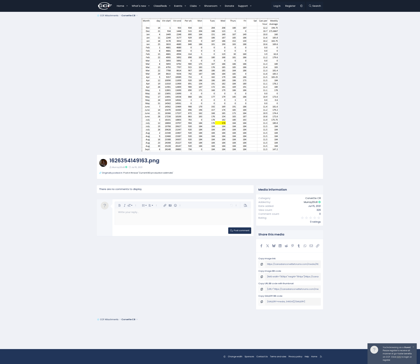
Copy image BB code (269, 271)
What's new (139, 6)
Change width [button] (235, 356)
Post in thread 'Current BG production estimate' (148, 172)
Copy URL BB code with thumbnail (276, 283)
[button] (127, 6)
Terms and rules (278, 356)
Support (243, 6)
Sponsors (249, 356)
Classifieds (160, 6)
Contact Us (262, 356)
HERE (399, 356)
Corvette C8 (313, 198)
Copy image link (267, 258)
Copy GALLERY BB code (270, 296)
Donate (229, 6)
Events (178, 6)
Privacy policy (295, 356)
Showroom (210, 6)
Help (307, 356)
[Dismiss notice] (413, 347)
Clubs (193, 6)
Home (120, 6)
